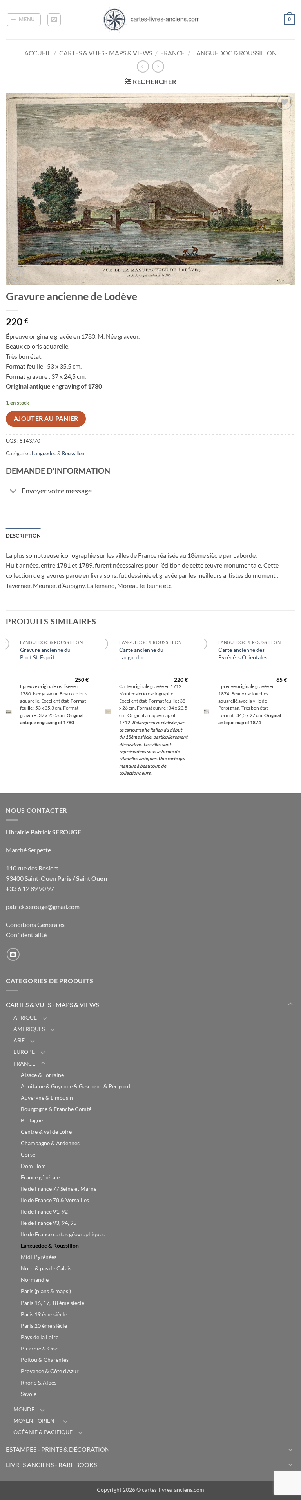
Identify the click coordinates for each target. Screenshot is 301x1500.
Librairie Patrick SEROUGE (43, 832)
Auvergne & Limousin (47, 1097)
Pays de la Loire (39, 1337)
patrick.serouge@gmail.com (43, 906)
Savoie (28, 1394)
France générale (40, 1177)
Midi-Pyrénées (38, 1257)
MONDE (23, 1409)
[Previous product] (158, 66)
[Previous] (6, 713)
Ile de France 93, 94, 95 (48, 1222)
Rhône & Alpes (38, 1382)
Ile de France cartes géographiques (63, 1234)
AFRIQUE (25, 1017)
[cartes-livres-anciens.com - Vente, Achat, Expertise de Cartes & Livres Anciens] (150, 19)
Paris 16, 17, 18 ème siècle (52, 1302)
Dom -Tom (33, 1165)
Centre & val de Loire (46, 1131)
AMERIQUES (29, 1029)
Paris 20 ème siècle (44, 1325)
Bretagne (32, 1120)
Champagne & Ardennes (50, 1143)
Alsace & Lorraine (42, 1074)
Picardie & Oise (39, 1348)
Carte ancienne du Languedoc (141, 653)
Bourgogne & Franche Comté (56, 1109)
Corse (28, 1154)
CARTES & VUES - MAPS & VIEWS (105, 53)
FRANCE (172, 53)
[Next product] (143, 66)
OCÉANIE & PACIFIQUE (43, 1432)
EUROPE (24, 1051)
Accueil (37, 53)
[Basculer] (13, 491)
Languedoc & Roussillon (235, 53)
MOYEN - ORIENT (35, 1420)
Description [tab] (23, 536)
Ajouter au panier (46, 418)
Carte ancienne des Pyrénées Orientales (242, 653)
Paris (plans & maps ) (46, 1291)
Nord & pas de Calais (46, 1268)
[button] (24, 19)
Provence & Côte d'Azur (50, 1371)
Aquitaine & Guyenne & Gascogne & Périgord (75, 1086)
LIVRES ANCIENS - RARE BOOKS (51, 1464)
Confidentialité (26, 934)
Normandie (35, 1279)
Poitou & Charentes (45, 1359)
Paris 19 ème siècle (44, 1314)
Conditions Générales (35, 924)
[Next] (295, 713)
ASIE (19, 1040)
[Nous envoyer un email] (13, 954)
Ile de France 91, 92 (44, 1211)
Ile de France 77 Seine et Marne (58, 1188)
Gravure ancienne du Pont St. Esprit (45, 653)
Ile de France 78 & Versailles (55, 1200)
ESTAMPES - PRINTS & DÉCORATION (58, 1449)
